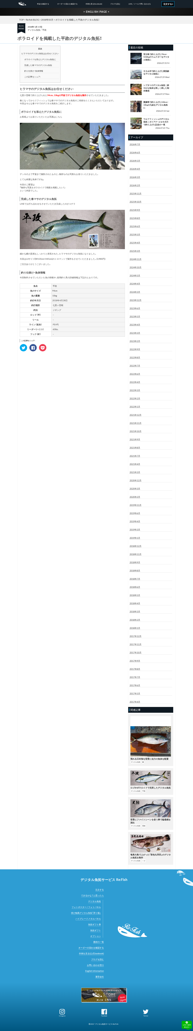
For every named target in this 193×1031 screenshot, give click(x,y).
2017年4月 (135, 701)
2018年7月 (135, 579)
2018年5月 (135, 595)
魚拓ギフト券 (94, 924)
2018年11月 (135, 554)
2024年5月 (135, 275)
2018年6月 (135, 587)
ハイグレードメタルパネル (88, 918)
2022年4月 (135, 382)
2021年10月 (135, 431)
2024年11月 (135, 259)
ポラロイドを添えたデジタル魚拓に (40, 59)
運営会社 (99, 976)
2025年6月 (135, 226)
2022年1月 (135, 406)
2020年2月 (135, 497)
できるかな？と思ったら (92, 895)
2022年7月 (135, 365)
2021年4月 (135, 464)
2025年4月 (135, 242)
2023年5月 (135, 316)
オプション (95, 936)
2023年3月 (135, 333)
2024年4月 (135, 283)
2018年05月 (47, 19)
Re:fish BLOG (32, 19)
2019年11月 (135, 505)
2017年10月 (135, 652)
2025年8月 (135, 218)
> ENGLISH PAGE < (96, 11)
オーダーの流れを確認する (67, 4)
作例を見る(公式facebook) (91, 953)
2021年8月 (135, 447)
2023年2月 (135, 341)
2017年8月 (135, 669)
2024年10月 (135, 267)
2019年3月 (135, 529)
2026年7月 (135, 144)
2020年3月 (135, 488)
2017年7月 (135, 677)
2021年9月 (135, 439)
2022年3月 (135, 390)
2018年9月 (135, 562)
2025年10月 (135, 201)
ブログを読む (115, 4)
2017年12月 (135, 636)
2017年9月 (135, 660)
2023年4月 (135, 324)
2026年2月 (135, 185)
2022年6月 (135, 374)
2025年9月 (135, 210)
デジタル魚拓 (34, 30)
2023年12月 (135, 300)
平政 (44, 30)
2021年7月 (135, 456)
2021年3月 (135, 472)
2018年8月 (135, 570)
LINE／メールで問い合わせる (140, 4)
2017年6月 (135, 685)
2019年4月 (135, 521)
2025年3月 (135, 251)
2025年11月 (135, 193)
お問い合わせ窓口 (95, 965)
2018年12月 (135, 546)
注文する (99, 889)
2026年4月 (135, 169)
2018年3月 (135, 611)
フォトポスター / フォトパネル (86, 907)
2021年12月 (135, 415)
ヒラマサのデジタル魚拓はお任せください (40, 53)
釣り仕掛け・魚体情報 (33, 71)
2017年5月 (135, 693)
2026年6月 (135, 152)
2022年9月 (135, 349)
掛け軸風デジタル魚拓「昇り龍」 (86, 913)
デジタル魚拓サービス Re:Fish (104, 879)
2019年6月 (135, 513)
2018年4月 (135, 603)
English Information (94, 971)
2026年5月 (135, 160)
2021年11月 (135, 423)
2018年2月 (135, 620)
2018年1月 (135, 628)
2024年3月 (135, 292)
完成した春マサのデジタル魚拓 (38, 65)
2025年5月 (135, 234)
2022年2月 (135, 398)
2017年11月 (135, 644)
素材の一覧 (98, 942)
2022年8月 (135, 357)
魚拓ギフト (95, 930)
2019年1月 (135, 538)
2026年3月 (135, 177)
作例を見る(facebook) (94, 4)
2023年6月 (135, 308)
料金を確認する (43, 4)
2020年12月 (135, 480)
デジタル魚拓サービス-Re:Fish (106, 1024)
